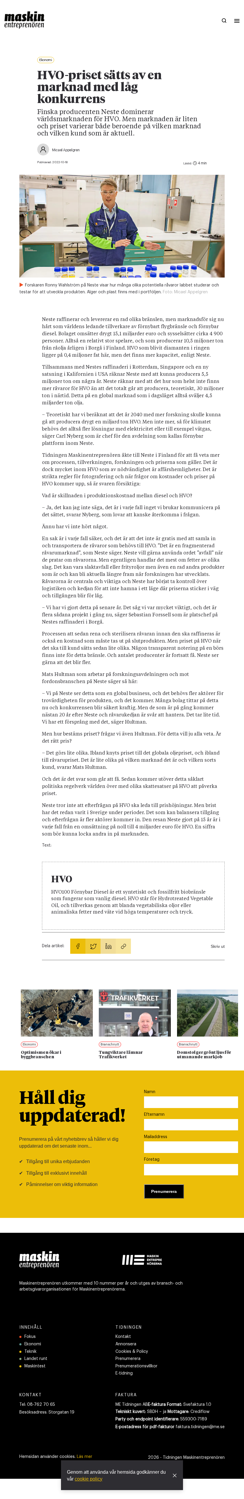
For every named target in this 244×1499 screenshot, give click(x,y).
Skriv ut (218, 946)
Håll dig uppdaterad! (72, 1108)
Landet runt (35, 1359)
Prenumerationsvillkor (136, 1366)
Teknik (30, 1352)
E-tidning (124, 1373)
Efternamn (154, 1114)
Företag (151, 1159)
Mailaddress (155, 1137)
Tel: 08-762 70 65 (37, 1405)
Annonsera (125, 1344)
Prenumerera (127, 1359)
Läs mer (84, 1457)
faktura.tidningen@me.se (200, 1427)
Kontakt (123, 1337)
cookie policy (88, 1478)
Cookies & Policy (131, 1352)
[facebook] (77, 946)
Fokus (30, 1337)
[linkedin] (108, 946)
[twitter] (93, 946)
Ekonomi (32, 1344)
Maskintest (35, 1366)
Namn (149, 1092)
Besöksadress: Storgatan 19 (46, 1412)
